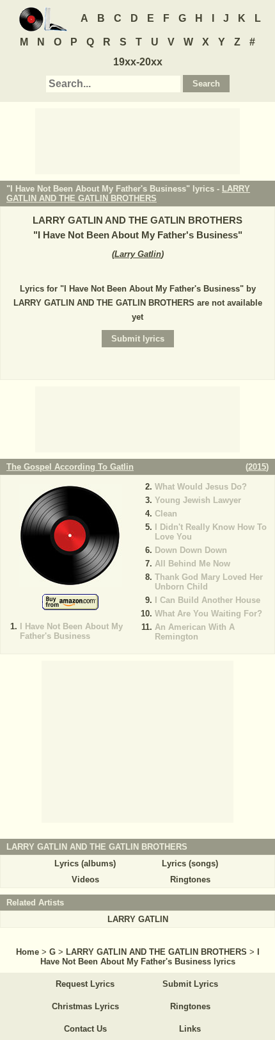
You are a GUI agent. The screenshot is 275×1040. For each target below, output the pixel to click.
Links (190, 1029)
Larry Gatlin (137, 254)
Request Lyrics (85, 984)
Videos (85, 879)
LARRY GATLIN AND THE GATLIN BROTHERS (128, 193)
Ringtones (190, 879)
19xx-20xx (137, 61)
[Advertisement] (137, 140)
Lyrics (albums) (85, 863)
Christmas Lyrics (85, 1006)
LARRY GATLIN (137, 919)
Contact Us (85, 1029)
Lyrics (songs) (190, 863)
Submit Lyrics (190, 984)
